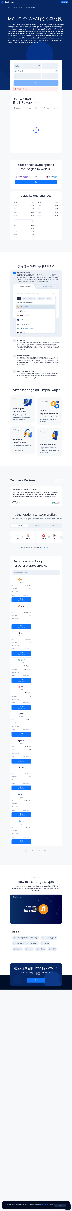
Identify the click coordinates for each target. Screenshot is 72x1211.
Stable (37, 525)
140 (45, 851)
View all (45, 548)
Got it (60, 1205)
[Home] (7, 2)
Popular (19, 525)
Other (53, 525)
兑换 (36, 980)
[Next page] (49, 850)
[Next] (60, 480)
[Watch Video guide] (36, 909)
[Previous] (56, 480)
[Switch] (56, 71)
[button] (36, 303)
